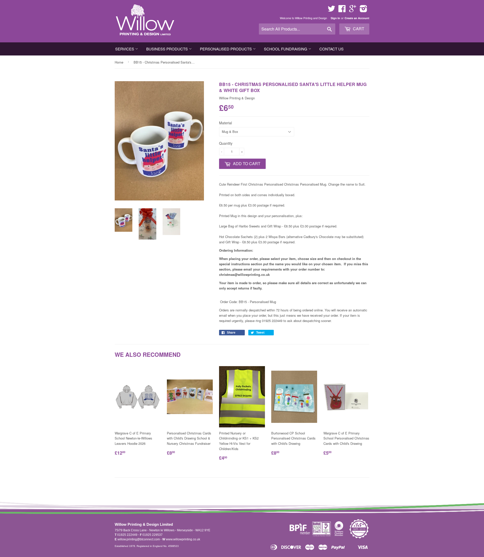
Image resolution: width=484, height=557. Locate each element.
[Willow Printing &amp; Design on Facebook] (342, 10)
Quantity (225, 143)
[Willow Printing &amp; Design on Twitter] (331, 10)
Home (119, 62)
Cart (358, 29)
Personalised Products (226, 48)
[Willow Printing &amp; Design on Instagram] (363, 10)
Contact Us (331, 48)
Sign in (335, 18)
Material (225, 122)
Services (125, 48)
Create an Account (357, 18)
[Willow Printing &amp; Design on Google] (352, 10)
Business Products (167, 48)
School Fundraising (286, 48)
